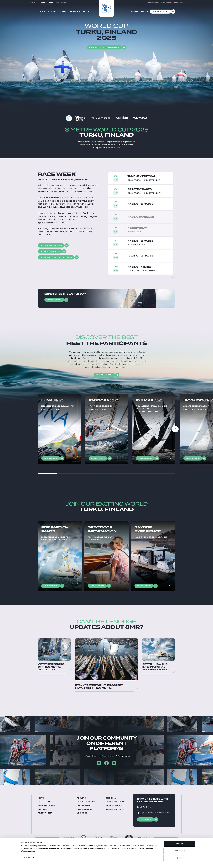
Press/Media (45, 813)
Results (52, 11)
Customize (178, 851)
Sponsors (75, 11)
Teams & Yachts (46, 805)
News (42, 11)
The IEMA (111, 798)
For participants (139, 11)
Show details (26, 857)
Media (86, 11)
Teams (63, 11)
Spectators (44, 802)
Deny (179, 858)
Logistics (82, 813)
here (50, 213)
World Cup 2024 (115, 802)
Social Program (86, 802)
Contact (42, 809)
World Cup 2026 (115, 809)
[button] (178, 2)
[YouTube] (114, 763)
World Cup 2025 (115, 805)
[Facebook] (106, 763)
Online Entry (84, 805)
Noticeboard (84, 809)
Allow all (179, 843)
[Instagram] (99, 763)
